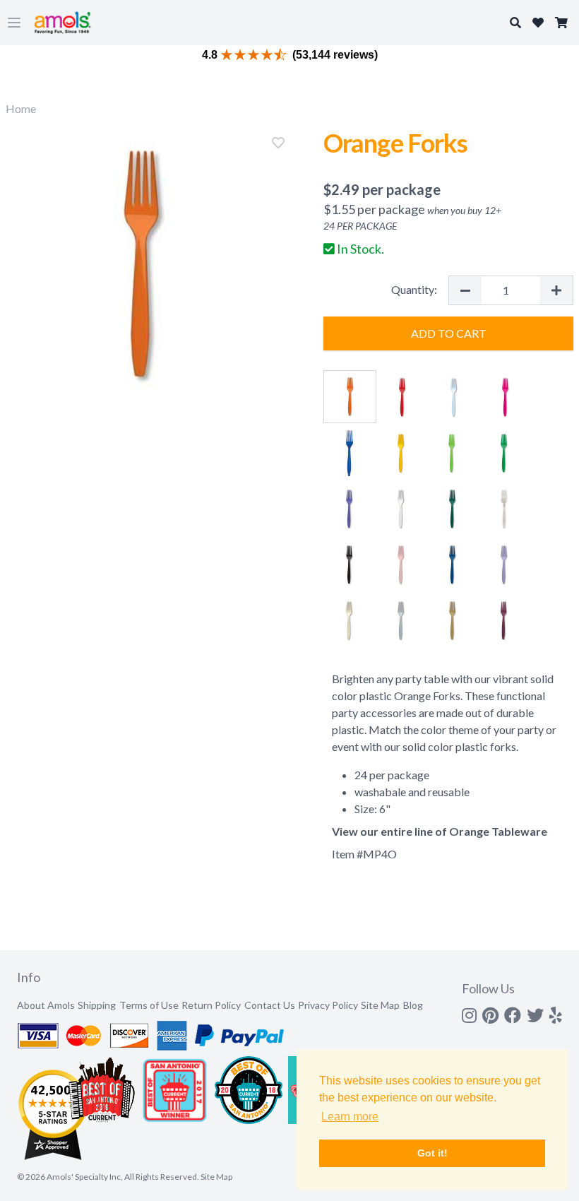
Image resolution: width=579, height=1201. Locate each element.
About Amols (46, 1005)
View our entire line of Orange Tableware (439, 831)
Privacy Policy (328, 1005)
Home (21, 108)
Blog (413, 1005)
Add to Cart (449, 333)
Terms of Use (149, 1005)
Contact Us (269, 1005)
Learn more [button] (349, 1117)
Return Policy (211, 1005)
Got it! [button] (432, 1153)
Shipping (97, 1005)
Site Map (380, 1005)
